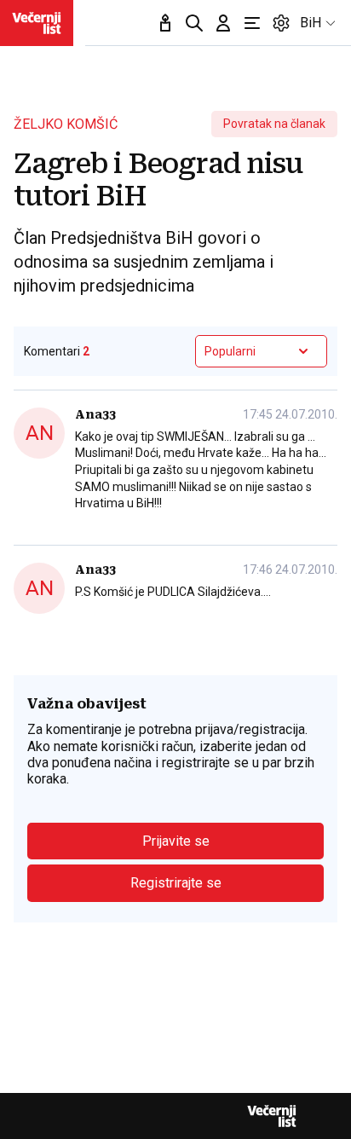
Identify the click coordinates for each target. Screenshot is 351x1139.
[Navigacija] (252, 23)
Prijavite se (176, 841)
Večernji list (271, 1116)
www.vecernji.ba (36, 23)
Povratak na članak (274, 123)
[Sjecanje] (165, 23)
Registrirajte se (176, 883)
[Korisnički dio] (223, 23)
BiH (310, 22)
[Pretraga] (194, 23)
